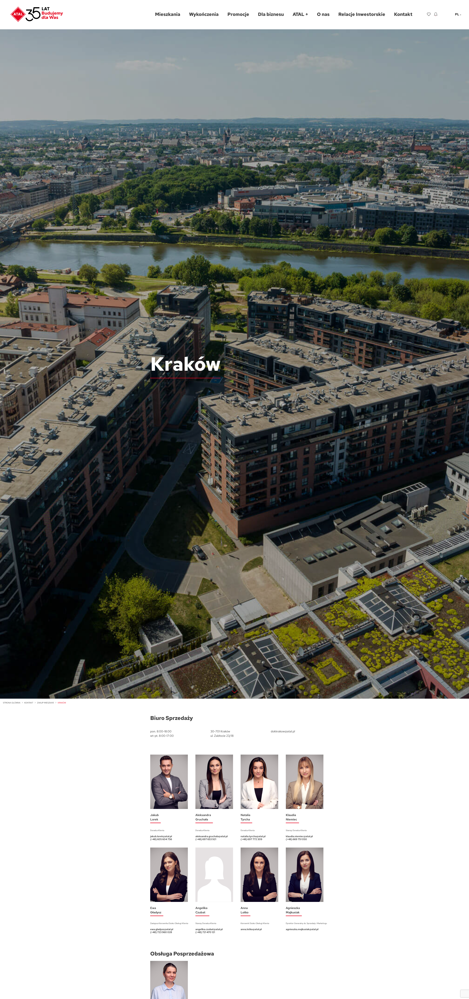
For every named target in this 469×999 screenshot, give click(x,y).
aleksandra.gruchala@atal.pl (211, 836)
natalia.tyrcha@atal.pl (253, 836)
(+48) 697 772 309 (251, 839)
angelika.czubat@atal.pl (209, 929)
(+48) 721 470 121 (205, 932)
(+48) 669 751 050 (296, 839)
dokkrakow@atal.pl (283, 731)
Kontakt (28, 702)
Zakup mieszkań (45, 702)
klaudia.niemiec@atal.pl (299, 836)
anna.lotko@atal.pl (251, 929)
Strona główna (11, 702)
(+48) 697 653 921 (205, 839)
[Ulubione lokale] (429, 14)
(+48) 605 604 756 (161, 839)
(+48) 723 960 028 (161, 932)
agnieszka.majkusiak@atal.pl (302, 929)
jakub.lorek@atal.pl (161, 836)
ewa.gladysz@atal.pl (161, 929)
